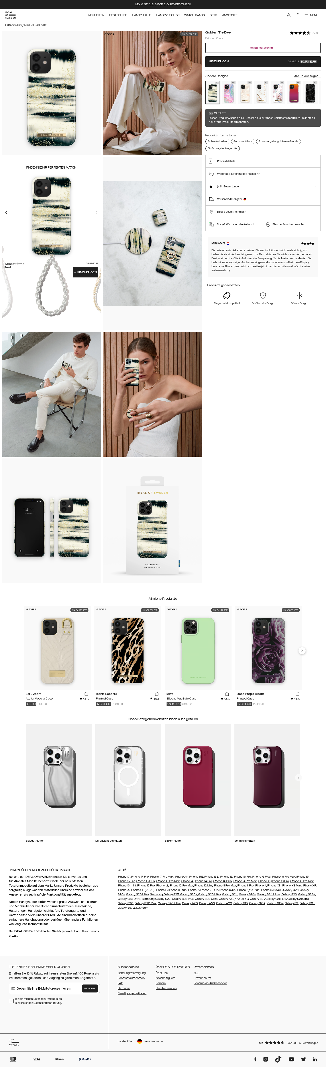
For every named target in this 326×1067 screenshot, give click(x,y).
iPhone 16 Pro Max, (284, 876)
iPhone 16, (227, 876)
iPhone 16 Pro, (242, 876)
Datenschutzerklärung (47, 1003)
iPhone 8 (161, 890)
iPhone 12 (162, 885)
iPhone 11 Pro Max (225, 885)
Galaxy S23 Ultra (129, 898)
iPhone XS (274, 885)
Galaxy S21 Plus (275, 898)
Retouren (124, 988)
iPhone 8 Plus (177, 890)
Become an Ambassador (210, 983)
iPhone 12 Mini (203, 885)
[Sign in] (288, 15)
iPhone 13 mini (127, 885)
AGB (196, 973)
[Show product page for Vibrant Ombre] (294, 92)
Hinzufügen (85, 272)
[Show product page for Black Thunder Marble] (310, 92)
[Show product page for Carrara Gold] (261, 92)
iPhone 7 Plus (209, 890)
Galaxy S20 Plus (146, 903)
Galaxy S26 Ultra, (137, 894)
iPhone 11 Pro (246, 885)
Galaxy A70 (190, 903)
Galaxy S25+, (188, 894)
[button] (288, 1042)
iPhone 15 (303, 876)
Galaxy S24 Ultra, (268, 894)
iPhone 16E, (211, 876)
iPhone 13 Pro (280, 881)
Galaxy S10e (275, 903)
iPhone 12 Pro (146, 885)
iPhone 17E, (196, 876)
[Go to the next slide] (96, 212)
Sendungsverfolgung (132, 973)
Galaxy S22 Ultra (206, 898)
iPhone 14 (187, 881)
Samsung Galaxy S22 (156, 898)
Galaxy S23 (289, 894)
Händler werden (166, 988)
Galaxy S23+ (306, 894)
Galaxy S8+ (140, 907)
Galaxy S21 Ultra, (298, 898)
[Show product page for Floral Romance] (278, 92)
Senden (89, 988)
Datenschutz (202, 978)
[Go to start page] (10, 15)
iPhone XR (309, 885)
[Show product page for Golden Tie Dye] (212, 92)
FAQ (120, 983)
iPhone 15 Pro (126, 881)
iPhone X (123, 890)
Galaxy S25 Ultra (209, 894)
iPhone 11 (260, 885)
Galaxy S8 (124, 907)
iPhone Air (181, 876)
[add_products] (86, 694)
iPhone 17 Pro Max (161, 876)
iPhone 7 (193, 890)
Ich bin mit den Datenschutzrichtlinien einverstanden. (38, 1001)
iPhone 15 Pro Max (168, 881)
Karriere (161, 983)
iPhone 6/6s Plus (247, 890)
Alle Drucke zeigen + (307, 76)
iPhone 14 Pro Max (245, 881)
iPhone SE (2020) (143, 890)
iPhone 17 (124, 876)
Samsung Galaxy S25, (165, 894)
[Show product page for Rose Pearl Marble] (245, 92)
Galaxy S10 (241, 903)
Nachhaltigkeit (165, 978)
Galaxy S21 (257, 898)
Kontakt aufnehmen (131, 978)
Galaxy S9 (291, 903)
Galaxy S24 (230, 894)
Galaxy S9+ (307, 903)
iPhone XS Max (291, 885)
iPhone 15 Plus (145, 881)
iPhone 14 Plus (222, 881)
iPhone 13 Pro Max (302, 881)
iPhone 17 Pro (140, 876)
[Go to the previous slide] (6, 212)
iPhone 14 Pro (203, 881)
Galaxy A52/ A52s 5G (234, 898)
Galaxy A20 (224, 903)
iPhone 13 (264, 881)
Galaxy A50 (207, 903)
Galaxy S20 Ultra (169, 903)
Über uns (162, 973)
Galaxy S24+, (248, 894)
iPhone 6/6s (228, 890)
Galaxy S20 (125, 903)
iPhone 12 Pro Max (181, 885)
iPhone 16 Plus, (261, 876)
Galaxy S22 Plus (183, 898)
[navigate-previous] (302, 650)
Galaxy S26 (291, 890)
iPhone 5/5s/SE (271, 890)
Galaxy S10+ (257, 903)
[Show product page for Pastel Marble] (229, 92)
